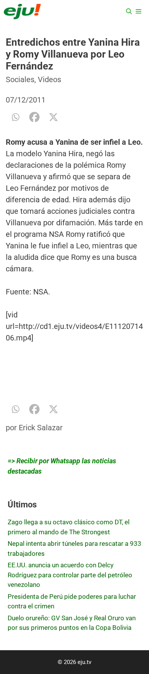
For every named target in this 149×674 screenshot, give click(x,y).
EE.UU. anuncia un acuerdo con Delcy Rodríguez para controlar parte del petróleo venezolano (70, 574)
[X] (53, 117)
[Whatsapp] (15, 117)
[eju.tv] (22, 11)
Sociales (20, 79)
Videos (49, 79)
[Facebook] (34, 117)
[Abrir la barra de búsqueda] (129, 11)
